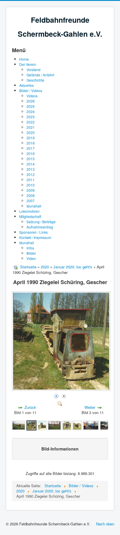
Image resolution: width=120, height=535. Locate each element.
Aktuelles (26, 85)
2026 (31, 100)
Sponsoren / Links (33, 232)
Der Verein (27, 64)
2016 (31, 153)
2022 (31, 121)
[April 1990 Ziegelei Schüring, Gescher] (62, 389)
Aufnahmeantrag (40, 226)
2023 (31, 116)
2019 (31, 137)
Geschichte (35, 80)
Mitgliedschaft (30, 216)
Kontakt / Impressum (35, 237)
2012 (31, 174)
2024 (31, 111)
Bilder (31, 253)
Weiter (89, 407)
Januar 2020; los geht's (72, 267)
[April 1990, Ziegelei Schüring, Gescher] (54, 424)
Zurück (30, 407)
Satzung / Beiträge (41, 221)
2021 (31, 127)
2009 (31, 190)
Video (31, 258)
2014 (31, 163)
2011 (31, 179)
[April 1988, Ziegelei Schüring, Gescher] (66, 424)
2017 (31, 148)
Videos (32, 95)
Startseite (28, 267)
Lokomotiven (29, 211)
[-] (91, 424)
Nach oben (105, 524)
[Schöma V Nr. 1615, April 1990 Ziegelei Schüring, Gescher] (18, 424)
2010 (31, 184)
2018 (31, 142)
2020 (31, 132)
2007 (31, 200)
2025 (31, 106)
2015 (31, 158)
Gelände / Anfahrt (40, 74)
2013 (31, 169)
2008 (31, 195)
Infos (30, 247)
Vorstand (33, 69)
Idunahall (34, 205)
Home (24, 59)
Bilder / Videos (30, 90)
